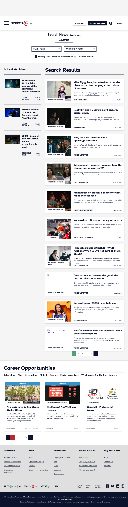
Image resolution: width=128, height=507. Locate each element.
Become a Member (97, 23)
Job (55, 461)
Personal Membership (12, 461)
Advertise (64, 40)
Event (56, 466)
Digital (43, 375)
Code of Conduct (98, 486)
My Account (83, 457)
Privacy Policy (79, 486)
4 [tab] (26, 437)
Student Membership (12, 466)
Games (54, 375)
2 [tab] (17, 437)
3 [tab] (21, 437)
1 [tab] (12, 437)
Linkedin (117, 486)
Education (58, 470)
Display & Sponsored (62, 457)
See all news (75, 35)
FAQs (106, 457)
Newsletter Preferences (88, 466)
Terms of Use (89, 486)
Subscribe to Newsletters (38, 470)
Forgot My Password (87, 461)
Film (20, 375)
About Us (107, 466)
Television (9, 375)
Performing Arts (69, 375)
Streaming (31, 375)
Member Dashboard (87, 470)
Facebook (107, 486)
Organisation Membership (9, 471)
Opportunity (59, 474)
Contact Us (108, 461)
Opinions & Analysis (36, 461)
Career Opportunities (29, 368)
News (31, 457)
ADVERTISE (79, 23)
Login (119, 23)
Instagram (122, 486)
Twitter (112, 486)
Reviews (32, 466)
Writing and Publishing (93, 375)
